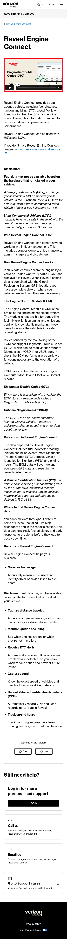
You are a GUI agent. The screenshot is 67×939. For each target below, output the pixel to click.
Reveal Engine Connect (18, 24)
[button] (33, 13)
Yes (25, 751)
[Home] (10, 4)
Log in (50, 4)
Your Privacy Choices (31, 930)
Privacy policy (33, 924)
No (46, 751)
